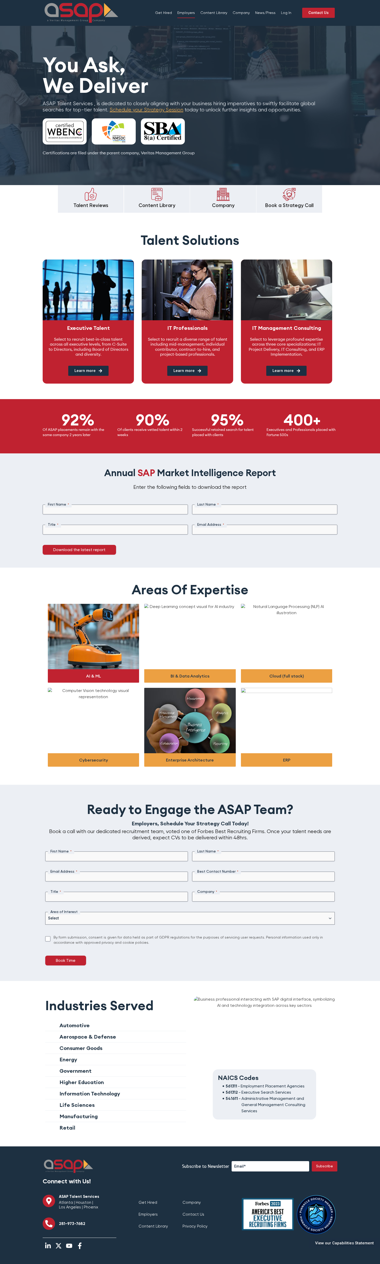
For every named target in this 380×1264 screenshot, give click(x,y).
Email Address (210, 525)
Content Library (213, 13)
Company (241, 13)
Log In (286, 13)
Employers (186, 13)
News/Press (265, 13)
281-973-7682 (72, 1224)
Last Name (208, 504)
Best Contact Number (217, 871)
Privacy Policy (195, 1226)
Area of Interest (64, 912)
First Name (58, 504)
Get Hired (163, 13)
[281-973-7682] (49, 1223)
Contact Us (193, 1214)
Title (53, 525)
